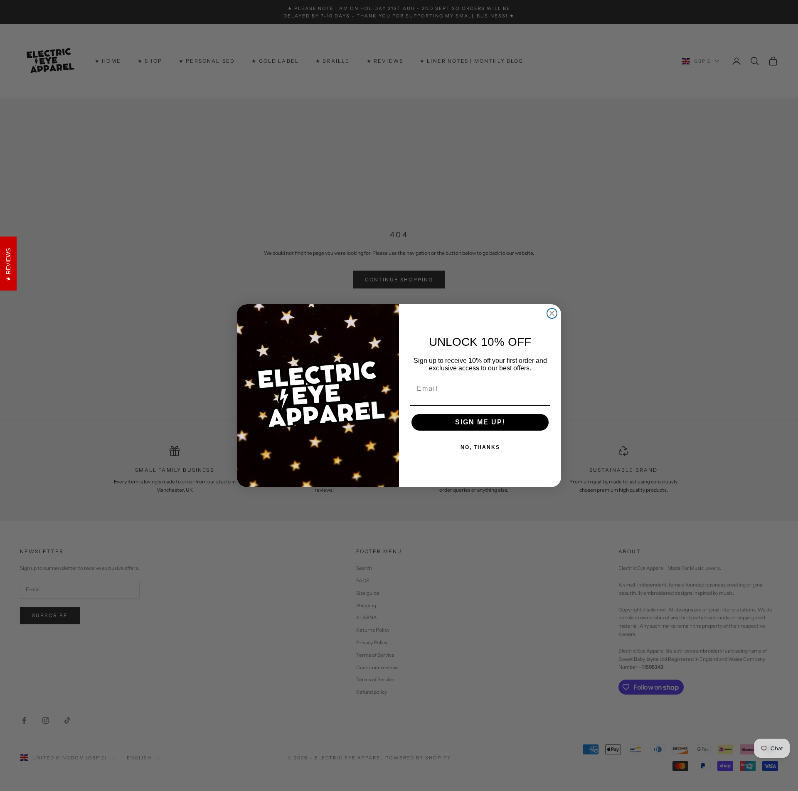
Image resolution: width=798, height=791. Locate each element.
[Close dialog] (552, 313)
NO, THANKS (480, 447)
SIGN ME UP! (480, 422)
